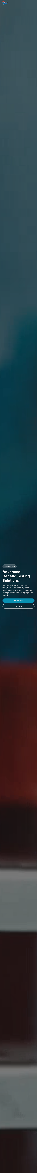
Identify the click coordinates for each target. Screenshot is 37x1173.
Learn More (18, 606)
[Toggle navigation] (34, 3)
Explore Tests (18, 600)
